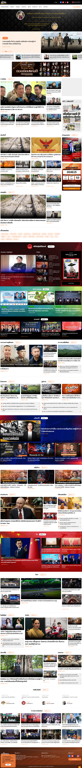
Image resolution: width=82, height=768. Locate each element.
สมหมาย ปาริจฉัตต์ (50, 703)
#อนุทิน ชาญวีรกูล (4, 234)
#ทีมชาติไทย (57, 234)
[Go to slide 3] (5, 51)
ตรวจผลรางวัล (72, 188)
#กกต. (52, 236)
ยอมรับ (8, 764)
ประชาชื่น (45, 7)
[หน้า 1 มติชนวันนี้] (71, 118)
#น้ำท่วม (24, 236)
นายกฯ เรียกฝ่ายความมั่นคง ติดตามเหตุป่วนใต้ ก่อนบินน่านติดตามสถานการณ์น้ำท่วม (19, 42)
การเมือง (11, 7)
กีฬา (40, 7)
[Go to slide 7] (11, 51)
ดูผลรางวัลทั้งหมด (71, 181)
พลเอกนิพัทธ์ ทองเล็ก (10, 703)
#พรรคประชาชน (27, 234)
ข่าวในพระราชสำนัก (5, 7)
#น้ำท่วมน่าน (50, 234)
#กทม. (9, 236)
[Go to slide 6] (9, 51)
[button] (15, 282)
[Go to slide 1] (2, 51)
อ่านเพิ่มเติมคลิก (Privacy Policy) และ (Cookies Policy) (8, 761)
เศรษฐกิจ (17, 7)
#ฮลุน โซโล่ (44, 234)
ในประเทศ (24, 7)
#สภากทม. (16, 239)
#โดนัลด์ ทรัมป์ (9, 239)
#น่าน (56, 236)
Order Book (71, 283)
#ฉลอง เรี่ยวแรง (31, 236)
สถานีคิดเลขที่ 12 (29, 703)
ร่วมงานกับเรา (74, 759)
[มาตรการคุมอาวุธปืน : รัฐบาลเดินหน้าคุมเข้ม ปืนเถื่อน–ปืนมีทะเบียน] (72, 149)
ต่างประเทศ (34, 7)
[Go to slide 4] (6, 51)
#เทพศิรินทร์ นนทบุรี (36, 234)
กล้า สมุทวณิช (69, 703)
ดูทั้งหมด (9, 79)
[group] (18, 267)
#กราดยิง (20, 234)
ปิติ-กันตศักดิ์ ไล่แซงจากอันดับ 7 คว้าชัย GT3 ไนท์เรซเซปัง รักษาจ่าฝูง (37, 56)
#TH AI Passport (40, 236)
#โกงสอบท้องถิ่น (13, 234)
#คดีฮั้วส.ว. (3, 236)
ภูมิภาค (29, 7)
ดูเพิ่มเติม (50, 246)
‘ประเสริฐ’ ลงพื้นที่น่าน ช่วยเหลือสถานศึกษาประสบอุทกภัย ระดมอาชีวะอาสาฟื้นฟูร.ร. (64, 56)
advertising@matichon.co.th (50, 755)
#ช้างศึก (47, 236)
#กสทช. (2, 239)
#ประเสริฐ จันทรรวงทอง (16, 236)
